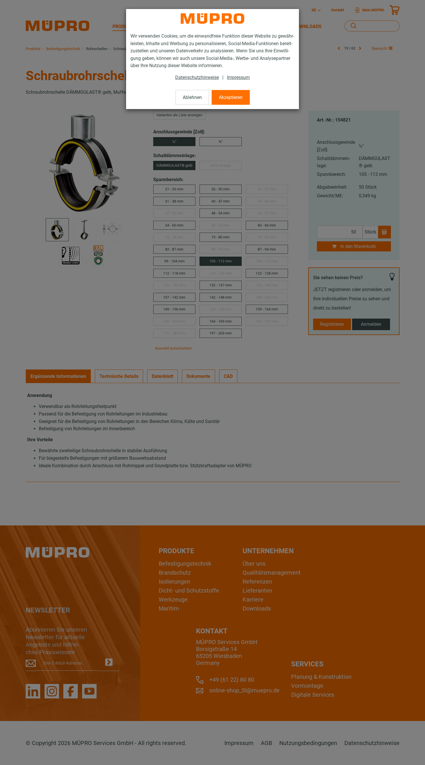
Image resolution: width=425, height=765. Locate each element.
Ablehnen (192, 97)
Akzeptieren (231, 97)
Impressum (238, 77)
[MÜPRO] (212, 18)
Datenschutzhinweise (197, 77)
